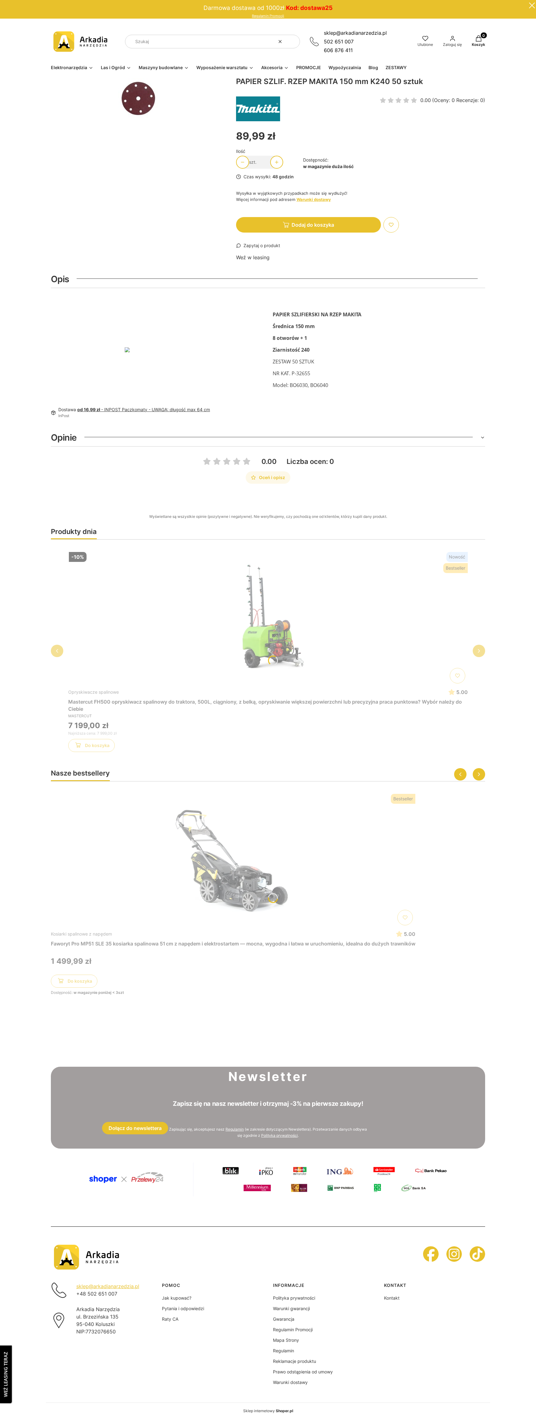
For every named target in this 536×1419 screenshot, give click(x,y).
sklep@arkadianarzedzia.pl (355, 33)
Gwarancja (283, 1319)
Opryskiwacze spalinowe (93, 692)
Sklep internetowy (268, 1410)
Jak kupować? (176, 1298)
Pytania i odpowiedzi (183, 1308)
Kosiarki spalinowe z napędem (81, 933)
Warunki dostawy (290, 1382)
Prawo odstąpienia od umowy (303, 1371)
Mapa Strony (286, 1340)
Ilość (240, 151)
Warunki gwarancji (291, 1308)
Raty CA (170, 1319)
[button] (292, 41)
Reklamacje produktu (294, 1361)
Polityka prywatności (294, 1298)
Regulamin (235, 1129)
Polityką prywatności (279, 1135)
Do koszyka (97, 745)
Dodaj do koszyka (313, 225)
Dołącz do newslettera (135, 1128)
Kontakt (392, 1298)
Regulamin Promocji (268, 16)
